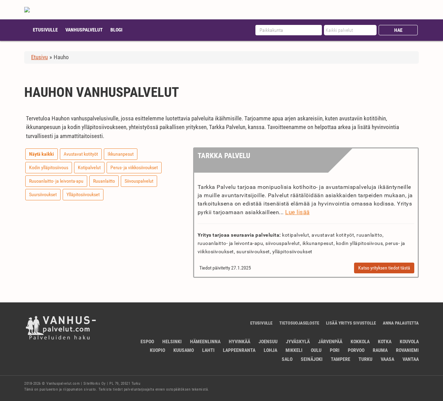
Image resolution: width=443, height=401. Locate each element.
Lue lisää (297, 212)
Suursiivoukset (43, 194)
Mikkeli (294, 350)
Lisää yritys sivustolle (351, 323)
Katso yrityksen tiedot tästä (384, 268)
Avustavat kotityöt (81, 154)
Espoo (147, 341)
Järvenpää (330, 341)
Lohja (270, 350)
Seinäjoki (312, 359)
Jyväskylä (298, 341)
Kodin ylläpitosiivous (48, 167)
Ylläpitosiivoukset (83, 194)
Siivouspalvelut (139, 181)
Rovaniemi (407, 350)
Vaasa (387, 359)
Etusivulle (45, 30)
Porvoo (356, 350)
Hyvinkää (239, 341)
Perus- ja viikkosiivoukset (134, 167)
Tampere (340, 359)
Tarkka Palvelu (224, 156)
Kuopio (157, 350)
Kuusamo (183, 350)
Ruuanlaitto (104, 181)
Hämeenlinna (205, 341)
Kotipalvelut (89, 167)
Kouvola (409, 341)
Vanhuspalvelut (84, 30)
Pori (335, 350)
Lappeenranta (239, 350)
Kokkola (360, 341)
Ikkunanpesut (121, 154)
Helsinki (172, 341)
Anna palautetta (401, 323)
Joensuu (268, 341)
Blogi (116, 30)
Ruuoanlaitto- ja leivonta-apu (56, 181)
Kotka (384, 341)
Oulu (316, 350)
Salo (287, 359)
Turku (365, 359)
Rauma (380, 350)
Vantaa (411, 359)
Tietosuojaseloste (299, 323)
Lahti (208, 350)
